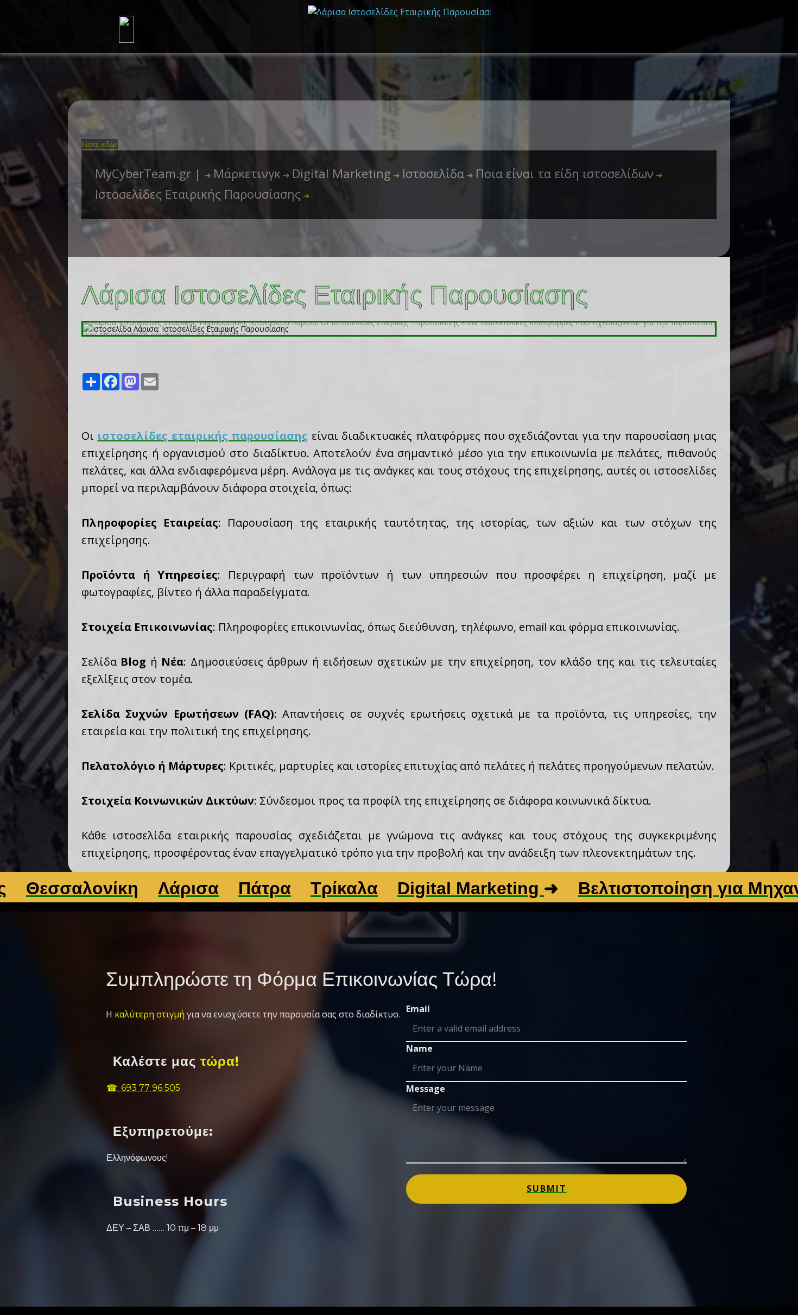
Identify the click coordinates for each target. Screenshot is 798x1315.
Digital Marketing (337, 173)
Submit (547, 1188)
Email (418, 1009)
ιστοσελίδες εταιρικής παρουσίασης (202, 435)
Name (419, 1048)
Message (425, 1089)
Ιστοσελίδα (428, 173)
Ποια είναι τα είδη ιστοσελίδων (560, 173)
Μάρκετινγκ (242, 173)
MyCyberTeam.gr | (149, 173)
